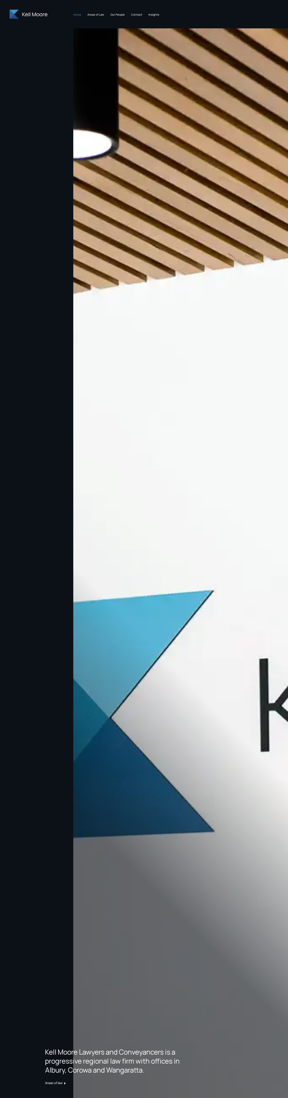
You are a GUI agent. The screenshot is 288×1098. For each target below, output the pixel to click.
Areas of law (54, 1083)
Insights (154, 14)
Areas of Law (95, 14)
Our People (117, 14)
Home (77, 14)
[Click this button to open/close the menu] (12, 14)
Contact (136, 14)
